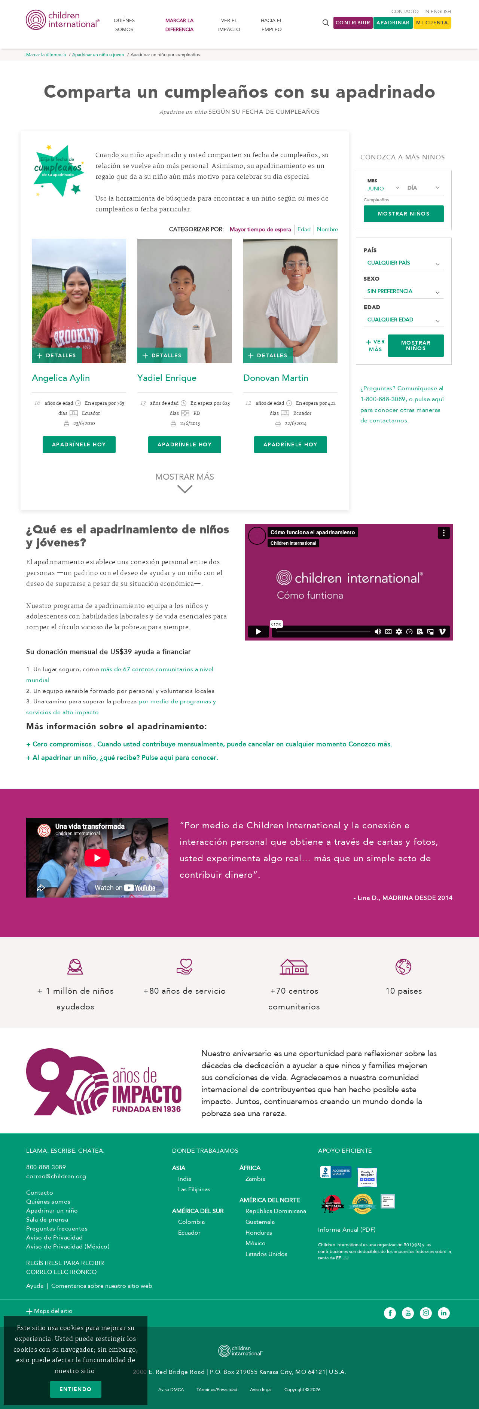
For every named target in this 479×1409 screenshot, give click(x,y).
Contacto (405, 11)
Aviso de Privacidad (54, 1238)
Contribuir (353, 22)
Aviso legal (261, 1390)
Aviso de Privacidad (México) (67, 1247)
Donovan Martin (275, 378)
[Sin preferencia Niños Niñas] (404, 292)
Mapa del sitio (53, 1311)
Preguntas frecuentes (57, 1229)
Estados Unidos (263, 1254)
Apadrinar (393, 22)
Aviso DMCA (171, 1390)
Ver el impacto (229, 25)
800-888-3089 (46, 1168)
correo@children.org (56, 1177)
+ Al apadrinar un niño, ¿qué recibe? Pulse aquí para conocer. (122, 758)
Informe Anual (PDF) (347, 1230)
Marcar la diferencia (179, 25)
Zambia (252, 1179)
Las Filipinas (191, 1190)
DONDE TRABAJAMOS (205, 1151)
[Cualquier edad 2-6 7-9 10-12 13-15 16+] (404, 320)
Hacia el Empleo (272, 25)
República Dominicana (273, 1211)
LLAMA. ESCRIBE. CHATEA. (65, 1151)
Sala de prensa (47, 1220)
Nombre (327, 230)
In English (437, 11)
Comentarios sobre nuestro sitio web (101, 1286)
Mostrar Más (184, 477)
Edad (304, 230)
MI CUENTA (432, 22)
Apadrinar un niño (52, 1211)
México (253, 1244)
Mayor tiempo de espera (260, 230)
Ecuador (186, 1233)
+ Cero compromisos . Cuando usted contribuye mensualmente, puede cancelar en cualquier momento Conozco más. (209, 744)
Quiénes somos (124, 25)
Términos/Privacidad (216, 1390)
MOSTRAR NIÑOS (404, 213)
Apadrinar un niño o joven (98, 55)
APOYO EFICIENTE (345, 1151)
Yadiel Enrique (166, 378)
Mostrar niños (416, 345)
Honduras (256, 1233)
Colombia (188, 1222)
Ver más (377, 345)
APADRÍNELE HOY (79, 444)
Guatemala (257, 1222)
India (181, 1179)
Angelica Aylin (61, 378)
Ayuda (34, 1286)
